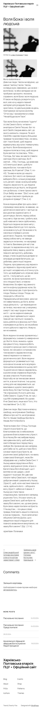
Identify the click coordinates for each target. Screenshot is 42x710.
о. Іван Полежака (17, 55)
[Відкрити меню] (37, 5)
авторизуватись (10, 590)
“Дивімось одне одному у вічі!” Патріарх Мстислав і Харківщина (30, 555)
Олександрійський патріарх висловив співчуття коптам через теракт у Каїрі (11, 556)
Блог (26, 55)
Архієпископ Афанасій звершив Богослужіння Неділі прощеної (14, 643)
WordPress (35, 705)
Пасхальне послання (13, 618)
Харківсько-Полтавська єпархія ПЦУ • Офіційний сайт (18, 5)
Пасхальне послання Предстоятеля (13, 626)
